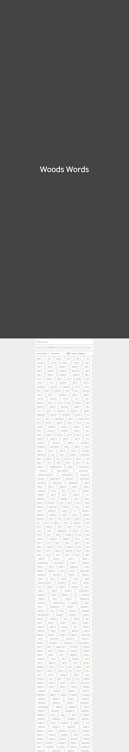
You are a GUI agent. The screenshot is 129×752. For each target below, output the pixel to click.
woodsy (66, 447)
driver (39, 367)
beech (87, 371)
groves (39, 463)
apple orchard (54, 447)
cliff (57, 459)
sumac (59, 403)
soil (38, 419)
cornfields (62, 623)
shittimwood (85, 731)
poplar (74, 395)
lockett (75, 531)
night (87, 403)
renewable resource (55, 467)
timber (59, 379)
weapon (39, 655)
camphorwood (84, 703)
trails (38, 379)
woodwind (85, 563)
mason (87, 519)
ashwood (62, 687)
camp (65, 523)
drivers (65, 399)
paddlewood (72, 707)
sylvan (39, 663)
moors (54, 599)
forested (49, 587)
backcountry (56, 575)
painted (61, 567)
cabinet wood (56, 483)
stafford (55, 523)
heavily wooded (84, 571)
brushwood (85, 491)
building (39, 571)
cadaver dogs (67, 643)
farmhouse (85, 639)
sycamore (39, 407)
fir (74, 511)
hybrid (87, 427)
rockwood (63, 723)
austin (50, 403)
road (68, 435)
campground (40, 595)
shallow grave (83, 599)
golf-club (86, 735)
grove (48, 411)
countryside (64, 407)
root (52, 715)
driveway (71, 611)
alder (75, 499)
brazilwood (85, 511)
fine (38, 423)
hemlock (56, 391)
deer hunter (70, 639)
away (38, 551)
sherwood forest (54, 607)
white (87, 407)
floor (48, 463)
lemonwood (52, 539)
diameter (74, 659)
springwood (70, 727)
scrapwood (84, 699)
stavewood (49, 747)
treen (63, 659)
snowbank (85, 623)
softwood (50, 371)
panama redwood (62, 471)
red (38, 411)
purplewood (84, 719)
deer (87, 619)
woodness (69, 703)
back (66, 555)
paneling (63, 627)
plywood (40, 559)
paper (86, 603)
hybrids (86, 367)
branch (62, 683)
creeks (76, 439)
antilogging (70, 719)
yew (60, 503)
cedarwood (40, 499)
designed (39, 467)
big (79, 547)
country (40, 383)
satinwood (51, 427)
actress (49, 671)
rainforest (74, 367)
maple (58, 359)
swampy (39, 567)
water (87, 435)
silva (87, 723)
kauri (53, 491)
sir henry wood (55, 751)
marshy (53, 591)
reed (65, 619)
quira (38, 743)
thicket (40, 607)
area (38, 531)
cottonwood (41, 719)
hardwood (62, 371)
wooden (48, 435)
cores (48, 535)
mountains (40, 363)
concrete (47, 423)
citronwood (76, 523)
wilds (61, 571)
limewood (85, 715)
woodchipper (40, 695)
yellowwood (40, 519)
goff (49, 531)
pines (48, 647)
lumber (76, 363)
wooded (76, 619)
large (86, 579)
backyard (52, 515)
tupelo (75, 675)
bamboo (50, 375)
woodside (39, 687)
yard (38, 431)
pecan (58, 679)
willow (49, 367)
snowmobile (53, 643)
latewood (61, 747)
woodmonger (84, 711)
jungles (72, 563)
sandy (38, 459)
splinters (85, 663)
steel (51, 579)
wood (77, 435)
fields (38, 375)
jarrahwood (86, 695)
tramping (59, 615)
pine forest (41, 443)
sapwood (75, 495)
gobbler (52, 627)
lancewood (50, 503)
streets (74, 515)
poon (38, 527)
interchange (40, 491)
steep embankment (43, 615)
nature (86, 387)
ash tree (86, 567)
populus (85, 559)
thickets (40, 591)
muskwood (86, 687)
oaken (50, 651)
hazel (87, 535)
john (48, 555)
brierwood (51, 735)
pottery (78, 459)
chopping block (72, 483)
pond (68, 519)
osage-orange (58, 419)
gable (87, 555)
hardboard (86, 651)
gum (86, 675)
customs (85, 383)
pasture (86, 631)
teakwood (64, 595)
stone (75, 579)
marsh (59, 527)
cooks (63, 515)
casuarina (40, 727)
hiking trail (85, 595)
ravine (53, 595)
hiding (52, 631)
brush (38, 435)
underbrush (40, 631)
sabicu (57, 535)
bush (50, 519)
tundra (40, 579)
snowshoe (85, 615)
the (63, 491)
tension (72, 683)
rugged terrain (60, 647)
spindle (78, 667)
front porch (73, 647)
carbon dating (85, 455)
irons (52, 499)
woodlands (85, 575)
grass (52, 495)
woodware (55, 699)
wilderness (64, 499)
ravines (72, 571)
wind (60, 667)
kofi (38, 391)
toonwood (56, 691)
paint (73, 623)
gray (46, 419)
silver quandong (83, 479)
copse (52, 659)
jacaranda (49, 743)
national (49, 547)
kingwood (40, 495)
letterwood (41, 751)
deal (69, 667)
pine (68, 359)
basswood (62, 383)
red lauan (55, 559)
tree (87, 359)
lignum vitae (52, 507)
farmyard (39, 635)
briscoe (77, 555)
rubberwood (55, 703)
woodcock (51, 683)
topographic (73, 655)
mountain (63, 427)
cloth (87, 459)
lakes (87, 551)
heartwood (60, 411)
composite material (58, 603)
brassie (87, 503)
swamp (40, 399)
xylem (86, 483)
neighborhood (61, 531)
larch (49, 395)
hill (87, 495)
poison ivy (53, 415)
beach (87, 507)
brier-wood (85, 451)
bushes (50, 487)
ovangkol (85, 727)
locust (50, 451)
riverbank (40, 627)
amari (47, 551)
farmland (67, 551)
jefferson (69, 547)
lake (87, 431)
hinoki (52, 723)
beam (69, 527)
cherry (50, 567)
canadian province (84, 419)
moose (38, 647)
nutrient (86, 447)
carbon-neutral (85, 683)
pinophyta (40, 723)
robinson (76, 543)
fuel (38, 587)
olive (68, 679)
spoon (39, 451)
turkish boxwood (66, 475)
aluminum (85, 627)
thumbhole (86, 739)
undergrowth (40, 447)
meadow (76, 407)
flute (87, 667)
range (56, 543)
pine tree (78, 415)
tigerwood (39, 731)
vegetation (52, 663)
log (70, 671)
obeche (75, 735)
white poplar (41, 483)
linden (73, 451)
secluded (40, 599)
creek (68, 379)
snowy (63, 631)
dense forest (41, 575)
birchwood (86, 647)
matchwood (40, 387)
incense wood (82, 471)
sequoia (51, 687)
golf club (39, 643)
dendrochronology (43, 707)
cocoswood (40, 739)
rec (88, 527)
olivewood (70, 691)
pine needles (84, 443)
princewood (61, 743)
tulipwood (65, 387)
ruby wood (40, 479)
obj (78, 535)
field (75, 391)
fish (52, 455)
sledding (73, 635)
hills (76, 399)
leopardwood (85, 743)
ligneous (52, 695)
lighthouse (51, 511)
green (76, 539)
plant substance (83, 467)
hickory (64, 363)
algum (64, 663)
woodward (40, 659)
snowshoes (40, 611)
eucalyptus (62, 375)
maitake (39, 503)
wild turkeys (65, 415)
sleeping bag (40, 415)
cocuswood (64, 735)
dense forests (41, 603)
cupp (87, 547)
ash (50, 679)
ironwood (52, 399)
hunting (64, 511)
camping (51, 407)
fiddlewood (40, 715)
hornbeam (40, 683)
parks (87, 523)
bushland (67, 599)
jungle (69, 423)
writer (87, 671)
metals (86, 531)
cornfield (85, 583)
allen (59, 547)
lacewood (51, 739)
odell (38, 555)
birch (77, 359)
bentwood (68, 535)
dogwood (65, 539)
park (87, 379)
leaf (68, 403)
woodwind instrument (44, 583)
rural (87, 423)
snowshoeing (84, 611)
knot (76, 679)
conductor (60, 671)
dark (86, 399)
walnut (65, 439)
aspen (86, 659)
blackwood (64, 431)
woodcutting (40, 455)
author (50, 675)
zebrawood (62, 395)
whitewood (50, 431)
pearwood (41, 699)
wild (57, 555)
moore (39, 511)
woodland (51, 571)
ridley (66, 543)
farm (77, 503)
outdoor (76, 431)
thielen (39, 547)
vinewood (70, 699)
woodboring (85, 747)
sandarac (48, 527)
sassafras (73, 747)
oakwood (39, 651)
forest (38, 359)
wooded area (73, 567)
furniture (53, 387)
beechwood (86, 391)
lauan (38, 747)
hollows (39, 619)
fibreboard (74, 603)
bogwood (73, 695)
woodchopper (69, 711)
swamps (39, 539)
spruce (53, 363)
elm (51, 383)
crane (87, 463)
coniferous (40, 711)
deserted (77, 403)
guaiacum (39, 507)
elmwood (62, 675)
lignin (86, 375)
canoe (39, 639)
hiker (60, 611)
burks (78, 551)
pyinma (73, 731)
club (78, 671)
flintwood (84, 691)
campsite (70, 575)
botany (51, 667)
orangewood (61, 731)
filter (68, 353)
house (38, 535)
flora (74, 663)
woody (63, 579)
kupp (86, 363)
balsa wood (69, 479)
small (86, 539)
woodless (58, 707)
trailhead (50, 635)
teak (78, 423)
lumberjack (55, 727)
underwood (40, 679)
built (68, 463)
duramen (39, 735)
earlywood (70, 751)
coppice (50, 655)
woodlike (76, 723)
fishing (57, 551)
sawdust (61, 587)
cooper (74, 487)
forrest (79, 527)
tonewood (69, 607)
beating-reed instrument (45, 475)
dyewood (85, 515)
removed (71, 455)
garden (77, 519)
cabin (63, 495)
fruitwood (75, 427)
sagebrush (74, 631)
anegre (62, 715)
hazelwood (61, 651)
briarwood (62, 487)
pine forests (55, 443)
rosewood (39, 403)
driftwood (74, 587)
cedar (74, 383)
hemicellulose (84, 607)
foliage (76, 447)
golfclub (62, 739)
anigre (73, 715)
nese (69, 503)
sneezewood (41, 703)
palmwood (54, 711)
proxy (61, 655)
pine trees (73, 411)
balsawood (41, 691)
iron (51, 611)
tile (74, 627)
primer (86, 707)
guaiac (50, 731)
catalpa (70, 467)
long (46, 523)
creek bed (67, 591)
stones (39, 543)
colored (48, 459)
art (74, 595)
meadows (52, 439)
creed (87, 543)
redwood (48, 379)
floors (58, 463)
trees (66, 391)
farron (77, 507)
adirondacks (52, 619)
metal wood (84, 475)
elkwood (63, 695)
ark (38, 523)
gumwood (73, 739)
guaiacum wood (54, 479)
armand (39, 427)
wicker (86, 587)
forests (39, 371)
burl (39, 675)
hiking (39, 487)
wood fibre (62, 635)
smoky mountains (83, 643)
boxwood (86, 679)
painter (61, 451)
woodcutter (73, 651)
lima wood (42, 471)
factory (59, 435)
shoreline (75, 375)
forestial (73, 743)
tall (48, 543)
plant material (58, 563)
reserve (86, 499)
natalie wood (84, 751)
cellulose (39, 439)
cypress (78, 379)
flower (70, 419)
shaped (59, 423)
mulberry (69, 443)
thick (61, 455)
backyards (72, 615)
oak (48, 359)
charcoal (86, 411)
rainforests (66, 507)
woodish (73, 687)
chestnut (70, 559)
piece (77, 463)
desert (46, 391)
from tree (67, 459)
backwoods (61, 583)
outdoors (85, 487)
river (76, 387)
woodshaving (55, 719)
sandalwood (40, 667)
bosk (59, 519)
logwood (86, 395)
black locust (75, 371)
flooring (50, 623)
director (39, 671)
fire (88, 415)
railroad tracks (54, 639)
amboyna (85, 655)
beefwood (40, 515)
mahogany (61, 367)
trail (87, 439)
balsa (72, 491)
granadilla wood (42, 563)
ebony (39, 395)
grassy (39, 623)
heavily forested (83, 591)
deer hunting (85, 635)
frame (73, 583)
